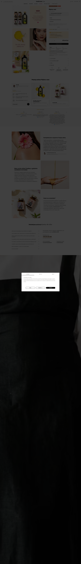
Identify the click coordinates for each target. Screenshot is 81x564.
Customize (40, 287)
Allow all (50, 287)
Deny (30, 287)
